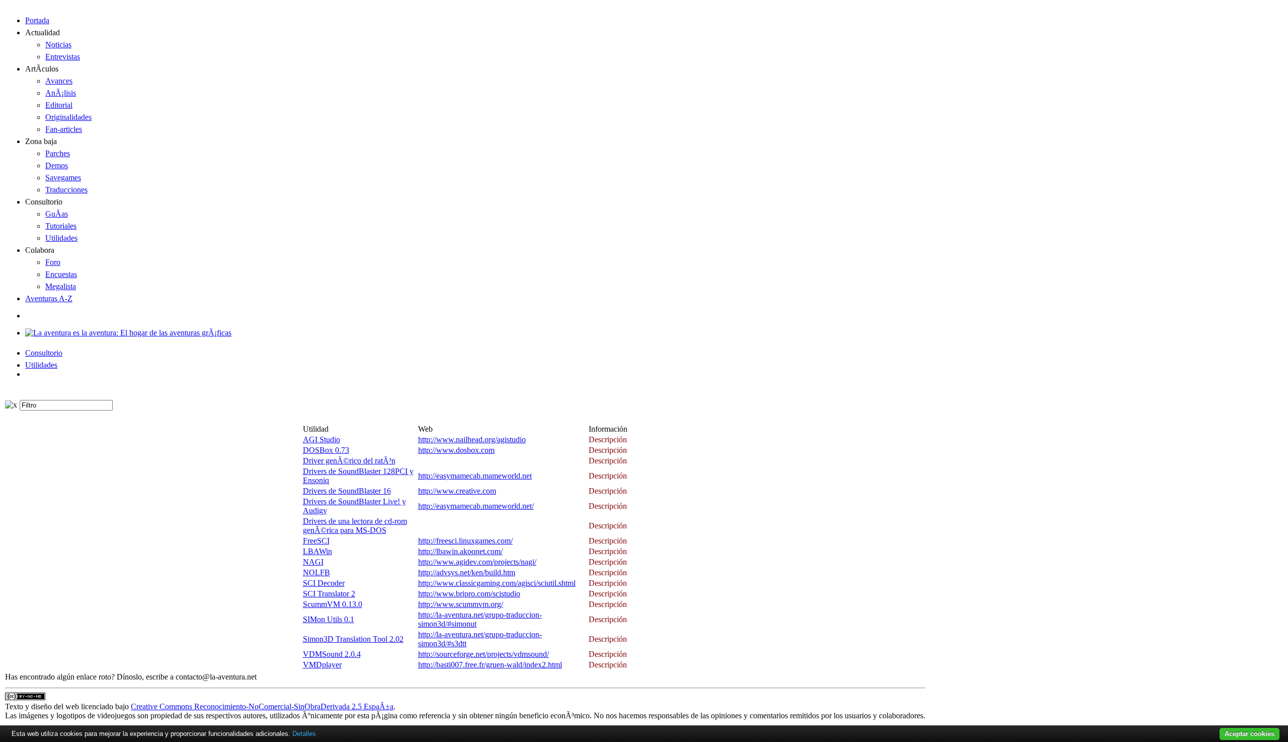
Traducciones (66, 189)
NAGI (313, 562)
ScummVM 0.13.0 (332, 604)
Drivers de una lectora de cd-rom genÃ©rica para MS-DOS (355, 525)
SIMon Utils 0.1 (328, 619)
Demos (56, 165)
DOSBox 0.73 (326, 450)
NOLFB (316, 572)
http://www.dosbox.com (456, 450)
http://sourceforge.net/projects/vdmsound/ (483, 654)
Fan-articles (63, 129)
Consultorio (43, 353)
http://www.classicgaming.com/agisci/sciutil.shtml (497, 583)
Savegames (63, 177)
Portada (37, 20)
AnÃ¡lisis (60, 93)
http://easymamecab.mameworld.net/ (476, 506)
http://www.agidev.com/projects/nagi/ (477, 562)
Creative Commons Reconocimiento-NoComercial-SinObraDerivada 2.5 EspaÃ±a (262, 706)
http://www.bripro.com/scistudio (469, 593)
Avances (58, 81)
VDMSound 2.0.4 (332, 654)
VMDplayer (322, 664)
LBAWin (317, 551)
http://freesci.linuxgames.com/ (465, 540)
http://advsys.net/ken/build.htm (466, 572)
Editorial (58, 105)
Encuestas (61, 274)
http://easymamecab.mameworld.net (475, 475)
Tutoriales (60, 226)
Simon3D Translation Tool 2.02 (353, 639)
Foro (52, 262)
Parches (57, 153)
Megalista (60, 286)
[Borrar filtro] (11, 405)
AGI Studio (321, 439)
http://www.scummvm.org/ (460, 604)
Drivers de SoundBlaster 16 (347, 491)
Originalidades (68, 117)
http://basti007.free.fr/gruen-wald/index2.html (490, 664)
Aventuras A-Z (48, 298)
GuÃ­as (56, 214)
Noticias (58, 44)
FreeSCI (316, 540)
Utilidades (61, 238)
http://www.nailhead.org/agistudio (472, 439)
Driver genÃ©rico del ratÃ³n (349, 460)
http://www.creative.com (457, 491)
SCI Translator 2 (329, 593)
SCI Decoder (324, 583)
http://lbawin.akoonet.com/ (460, 551)
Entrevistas (62, 56)
